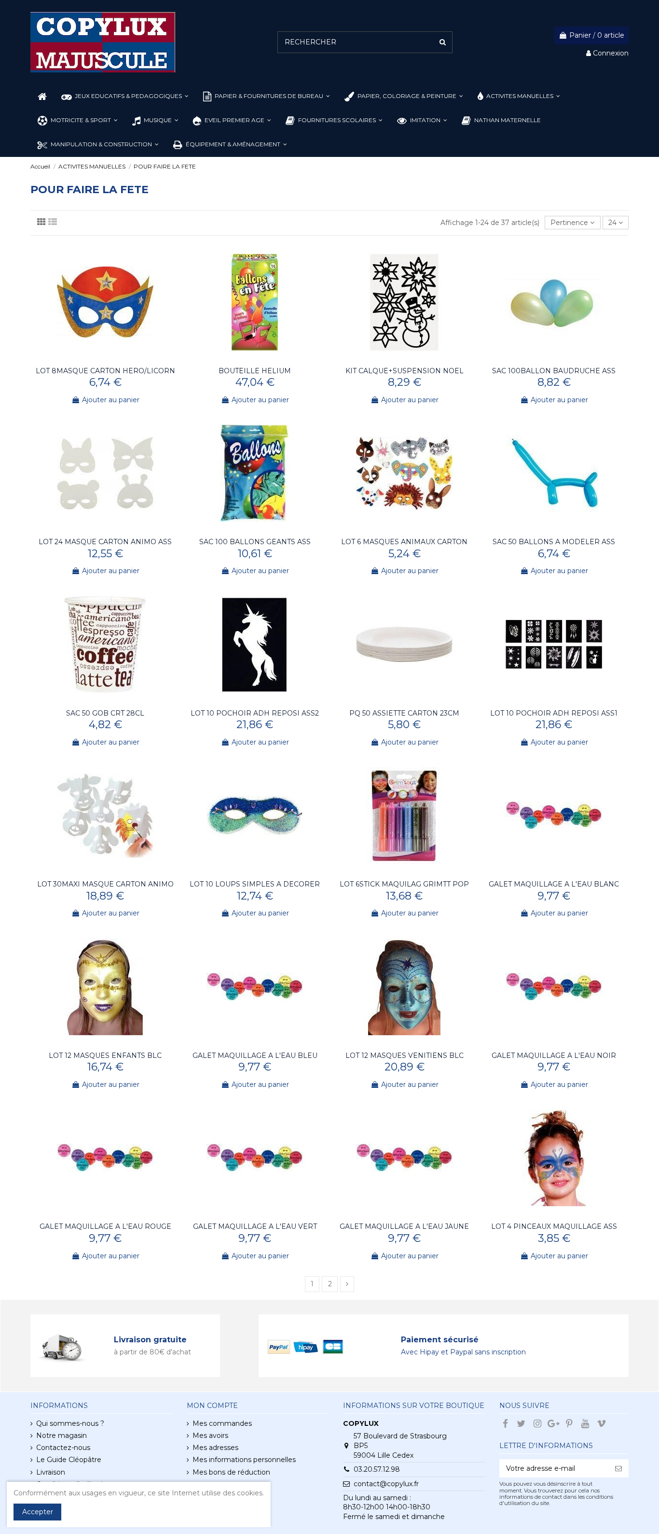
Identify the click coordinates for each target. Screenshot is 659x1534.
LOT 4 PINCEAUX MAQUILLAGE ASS (554, 1226)
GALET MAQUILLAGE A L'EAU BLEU (254, 1055)
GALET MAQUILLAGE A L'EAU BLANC (554, 884)
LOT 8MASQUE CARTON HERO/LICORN (105, 370)
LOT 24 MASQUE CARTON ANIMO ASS (105, 541)
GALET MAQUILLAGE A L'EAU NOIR (554, 1055)
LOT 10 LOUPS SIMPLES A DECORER (255, 884)
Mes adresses (215, 1447)
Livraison (50, 1472)
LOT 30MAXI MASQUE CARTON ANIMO (105, 884)
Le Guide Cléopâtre (68, 1459)
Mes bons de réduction (231, 1472)
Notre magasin (61, 1435)
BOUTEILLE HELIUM (255, 370)
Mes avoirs (210, 1435)
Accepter (37, 1511)
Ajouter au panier (110, 399)
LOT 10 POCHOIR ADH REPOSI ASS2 (255, 713)
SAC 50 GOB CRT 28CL (105, 713)
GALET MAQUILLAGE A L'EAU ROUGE (105, 1226)
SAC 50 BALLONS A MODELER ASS (554, 541)
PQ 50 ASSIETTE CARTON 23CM (404, 713)
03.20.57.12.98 (377, 1469)
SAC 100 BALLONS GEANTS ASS (255, 541)
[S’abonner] (618, 1468)
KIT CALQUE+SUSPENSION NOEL (404, 370)
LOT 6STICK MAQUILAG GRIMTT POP (404, 884)
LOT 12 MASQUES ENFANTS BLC (105, 1055)
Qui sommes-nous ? (70, 1423)
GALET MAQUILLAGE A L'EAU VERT (255, 1226)
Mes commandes (222, 1423)
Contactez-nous (63, 1447)
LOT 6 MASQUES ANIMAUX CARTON (404, 541)
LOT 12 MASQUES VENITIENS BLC (404, 1055)
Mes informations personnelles (244, 1459)
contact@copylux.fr (386, 1483)
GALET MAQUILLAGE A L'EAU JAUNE (404, 1226)
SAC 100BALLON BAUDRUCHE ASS (554, 370)
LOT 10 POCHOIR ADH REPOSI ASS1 (554, 713)
